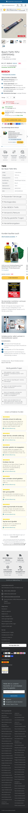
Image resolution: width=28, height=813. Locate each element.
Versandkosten (13, 65)
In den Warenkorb (13, 277)
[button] (1, 10)
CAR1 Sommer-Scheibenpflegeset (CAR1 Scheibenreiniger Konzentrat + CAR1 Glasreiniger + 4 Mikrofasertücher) (15, 134)
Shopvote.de (21, 10)
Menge (3, 97)
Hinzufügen (20, 142)
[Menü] (25, 5)
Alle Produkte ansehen (8, 236)
